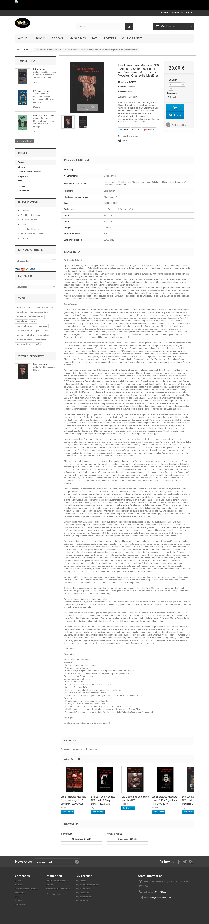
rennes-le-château (25, 307)
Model (121, 82)
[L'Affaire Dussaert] (22, 97)
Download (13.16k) (82, 839)
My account (84, 876)
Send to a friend (130, 136)
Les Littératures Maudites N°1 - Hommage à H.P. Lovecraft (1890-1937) (73, 800)
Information (28, 202)
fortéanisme (41, 326)
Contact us (164, 12)
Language (172, 93)
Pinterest (150, 130)
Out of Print (132, 38)
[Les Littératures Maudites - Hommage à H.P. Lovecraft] (74, 779)
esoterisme (22, 321)
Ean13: (121, 87)
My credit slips (83, 889)
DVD (95, 38)
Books (41, 38)
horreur (20, 335)
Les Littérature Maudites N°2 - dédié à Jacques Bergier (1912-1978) (103, 800)
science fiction (36, 317)
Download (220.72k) (128, 839)
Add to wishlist (178, 125)
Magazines (77, 38)
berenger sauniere (39, 312)
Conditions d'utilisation (30, 215)
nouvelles (21, 317)
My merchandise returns (87, 885)
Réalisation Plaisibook (30, 229)
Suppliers (25, 275)
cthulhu (30, 335)
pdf (37, 330)
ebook (46, 330)
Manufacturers (30, 250)
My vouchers (82, 901)
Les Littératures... (41, 364)
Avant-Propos (114, 833)
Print (125, 140)
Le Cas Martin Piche (43, 115)
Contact (24, 224)
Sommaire (67, 833)
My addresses (82, 893)
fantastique (22, 312)
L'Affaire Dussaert (42, 91)
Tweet (125, 130)
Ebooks (57, 38)
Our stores (25, 238)
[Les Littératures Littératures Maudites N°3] (135, 779)
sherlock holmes (24, 326)
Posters (110, 38)
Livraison (24, 210)
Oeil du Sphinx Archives (29, 172)
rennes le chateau (45, 307)
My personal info (84, 897)
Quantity (173, 80)
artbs (32, 321)
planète (37, 344)
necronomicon (23, 344)
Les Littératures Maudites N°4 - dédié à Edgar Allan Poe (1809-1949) (164, 800)
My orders (81, 881)
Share (136, 130)
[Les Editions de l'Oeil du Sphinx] (43, 23)
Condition (123, 92)
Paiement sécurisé (28, 220)
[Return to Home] (18, 50)
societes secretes (25, 330)
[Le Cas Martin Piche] (22, 122)
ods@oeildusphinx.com (160, 897)
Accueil (24, 38)
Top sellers (27, 61)
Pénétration (39, 69)
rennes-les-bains (24, 340)
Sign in (189, 12)
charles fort (43, 335)
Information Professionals (31, 233)
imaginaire (41, 340)
